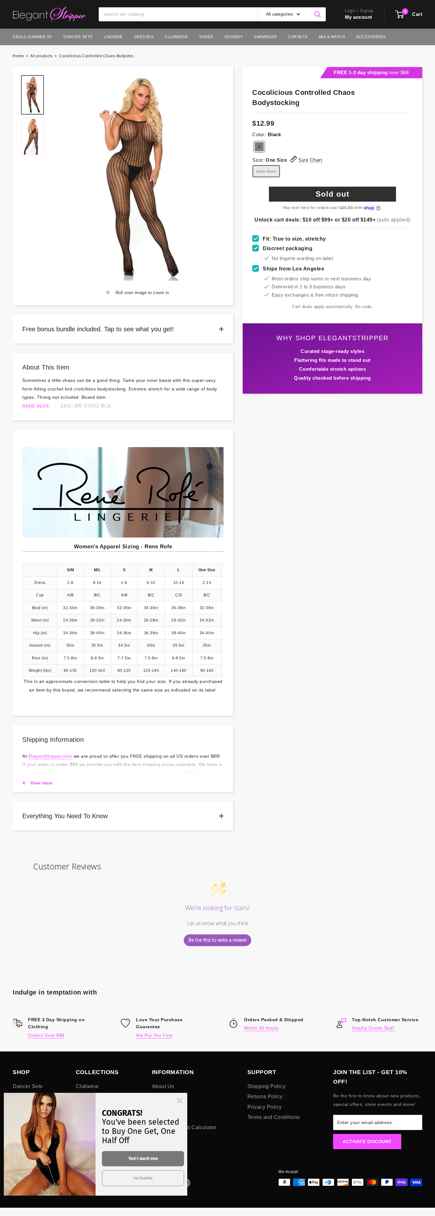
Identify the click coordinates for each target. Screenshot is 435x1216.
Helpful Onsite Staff (374, 1027)
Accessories (371, 37)
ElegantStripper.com (50, 756)
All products (41, 56)
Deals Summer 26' (32, 37)
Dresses (144, 37)
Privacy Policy (264, 1107)
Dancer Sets (78, 37)
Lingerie (113, 37)
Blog (157, 1096)
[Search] (318, 14)
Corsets (298, 37)
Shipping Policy (266, 1086)
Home (18, 56)
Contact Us (165, 1107)
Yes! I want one (143, 1158)
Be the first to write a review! (217, 940)
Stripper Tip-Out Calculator (184, 1127)
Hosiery (234, 37)
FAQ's (159, 1117)
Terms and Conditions (273, 1117)
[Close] (179, 1100)
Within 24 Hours (261, 1027)
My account (358, 17)
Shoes (206, 37)
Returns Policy (265, 1096)
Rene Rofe (36, 406)
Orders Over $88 (46, 1035)
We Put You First (154, 1035)
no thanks (143, 1178)
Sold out (332, 194)
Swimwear (265, 37)
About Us (163, 1086)
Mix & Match (332, 37)
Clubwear (176, 37)
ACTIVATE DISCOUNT (367, 1141)
